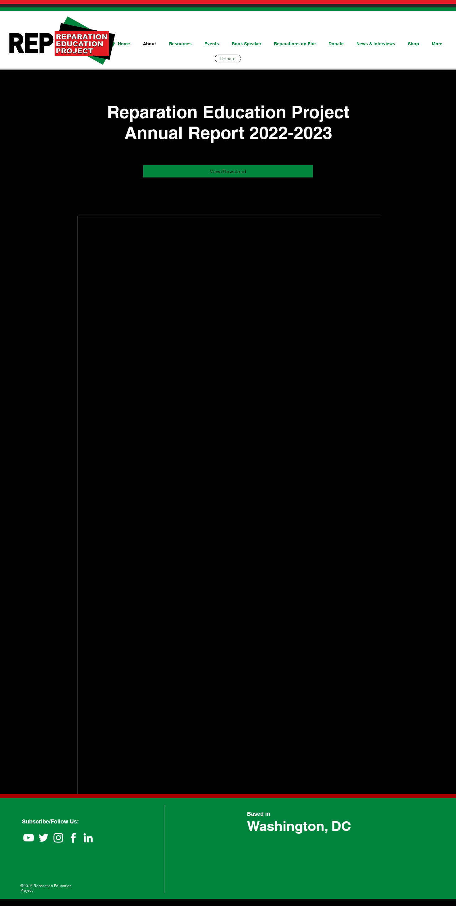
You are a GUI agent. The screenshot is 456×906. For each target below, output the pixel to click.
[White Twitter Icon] (43, 837)
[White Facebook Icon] (73, 837)
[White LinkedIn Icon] (88, 837)
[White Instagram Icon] (58, 837)
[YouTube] (28, 837)
